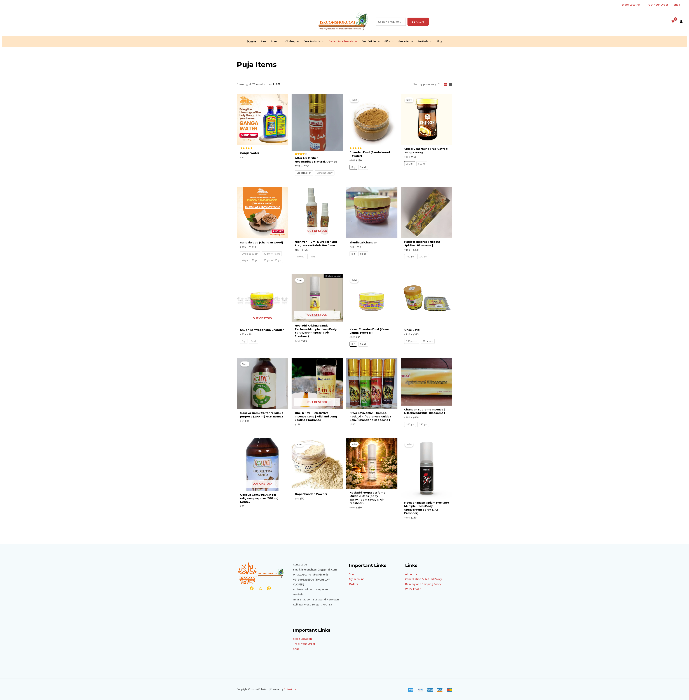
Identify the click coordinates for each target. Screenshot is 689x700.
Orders (353, 584)
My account (356, 579)
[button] (278, 41)
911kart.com (290, 689)
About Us (411, 574)
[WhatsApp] (269, 588)
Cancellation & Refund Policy (423, 579)
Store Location (302, 638)
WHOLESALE (413, 589)
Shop (296, 648)
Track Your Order (304, 643)
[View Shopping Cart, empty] (673, 22)
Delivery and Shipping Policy (423, 584)
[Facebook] (252, 588)
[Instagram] (260, 588)
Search (418, 21)
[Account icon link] (681, 21)
